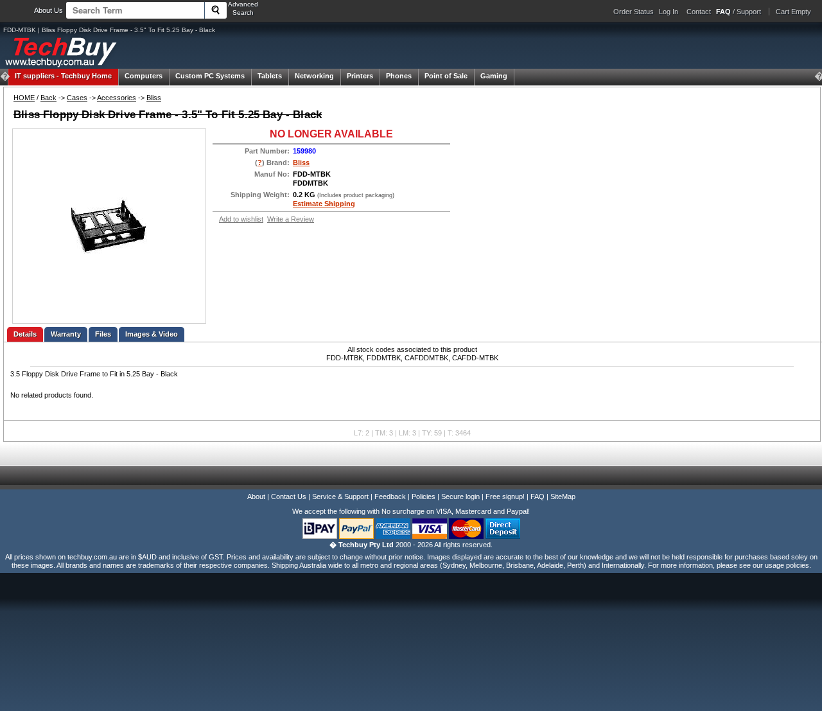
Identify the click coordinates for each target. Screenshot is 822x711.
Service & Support (340, 496)
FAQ (537, 496)
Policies (423, 496)
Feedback (390, 496)
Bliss (153, 97)
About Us (48, 10)
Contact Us (288, 496)
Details (25, 334)
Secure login (460, 496)
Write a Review (290, 219)
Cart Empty (793, 11)
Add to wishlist (241, 219)
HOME (24, 97)
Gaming (493, 76)
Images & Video (151, 334)
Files (103, 334)
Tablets (270, 76)
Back (48, 97)
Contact (698, 11)
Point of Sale (446, 76)
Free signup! (505, 496)
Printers (360, 76)
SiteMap (562, 496)
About (256, 496)
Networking (314, 76)
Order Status (633, 11)
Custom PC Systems (210, 76)
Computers (143, 76)
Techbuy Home (63, 76)
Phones (399, 76)
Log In (668, 11)
